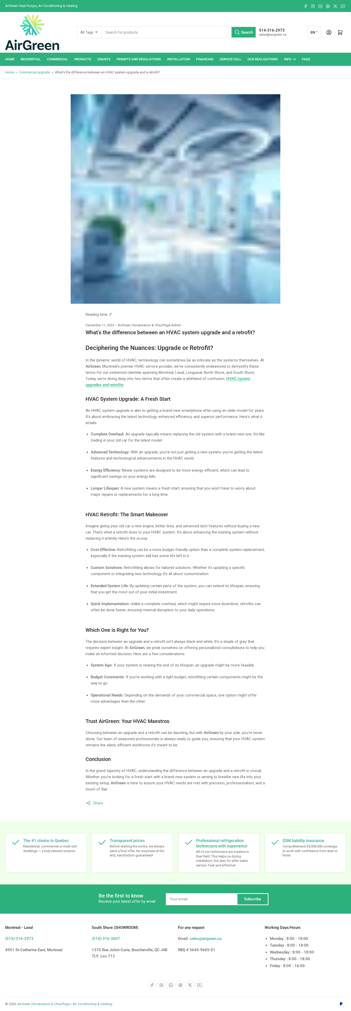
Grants (103, 59)
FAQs (306, 59)
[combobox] (179, 32)
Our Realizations (262, 59)
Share (98, 803)
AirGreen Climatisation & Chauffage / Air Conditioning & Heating (64, 1004)
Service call (230, 59)
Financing (205, 59)
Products (82, 59)
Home (9, 59)
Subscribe (252, 899)
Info (287, 59)
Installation (178, 59)
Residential (31, 59)
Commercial (57, 59)
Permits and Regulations (139, 59)
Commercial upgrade (34, 72)
